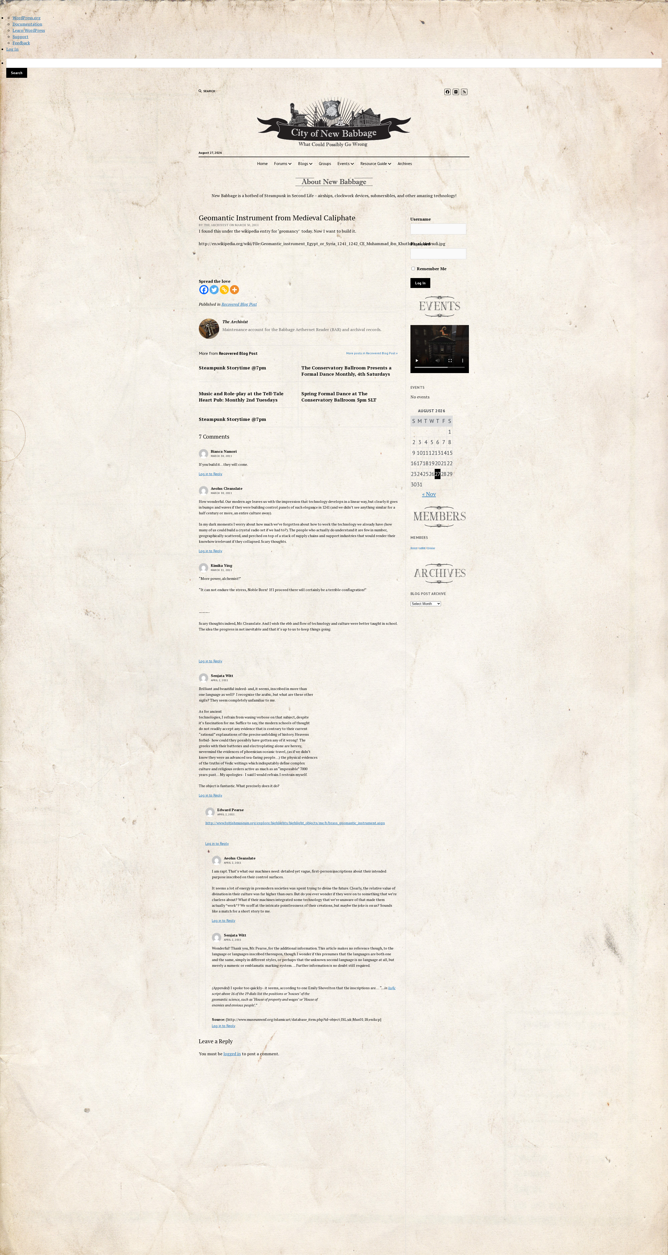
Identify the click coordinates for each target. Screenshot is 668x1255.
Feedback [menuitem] (21, 43)
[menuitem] (334, 68)
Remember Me (431, 269)
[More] (234, 289)
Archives (405, 163)
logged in (232, 1054)
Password (420, 244)
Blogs (303, 163)
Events (343, 163)
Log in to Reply (210, 474)
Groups (325, 163)
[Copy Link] (224, 289)
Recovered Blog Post (239, 304)
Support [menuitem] (20, 36)
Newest (413, 547)
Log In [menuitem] (12, 49)
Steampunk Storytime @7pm (232, 367)
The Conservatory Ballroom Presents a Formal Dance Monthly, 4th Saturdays (346, 370)
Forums (280, 163)
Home (262, 163)
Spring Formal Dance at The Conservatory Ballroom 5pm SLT (339, 396)
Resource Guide (373, 163)
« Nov (429, 494)
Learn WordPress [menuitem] (29, 30)
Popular (431, 547)
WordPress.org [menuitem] (26, 18)
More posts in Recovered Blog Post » (372, 353)
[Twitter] (214, 289)
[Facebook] (203, 289)
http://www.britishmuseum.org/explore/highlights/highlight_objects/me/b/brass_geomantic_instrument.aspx (295, 822)
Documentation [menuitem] (27, 24)
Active (422, 547)
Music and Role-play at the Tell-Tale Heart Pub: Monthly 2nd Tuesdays (241, 396)
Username (420, 219)
